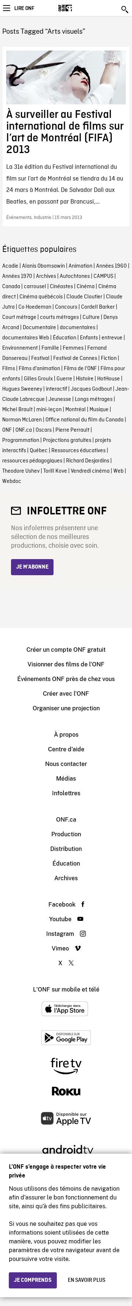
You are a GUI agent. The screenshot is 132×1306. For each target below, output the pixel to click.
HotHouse (108, 379)
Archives (46, 276)
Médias (66, 778)
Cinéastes (61, 286)
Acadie (10, 266)
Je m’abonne (32, 567)
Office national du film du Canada (84, 420)
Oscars (44, 430)
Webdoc (11, 481)
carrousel (35, 286)
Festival (40, 358)
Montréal (75, 409)
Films (8, 368)
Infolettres (66, 793)
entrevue (112, 338)
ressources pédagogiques (32, 461)
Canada (11, 286)
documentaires (77, 327)
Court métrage (19, 317)
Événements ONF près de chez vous (66, 679)
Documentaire (39, 327)
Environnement (20, 348)
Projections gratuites (67, 440)
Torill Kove (55, 471)
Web (118, 471)
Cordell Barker (98, 307)
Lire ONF (24, 8)
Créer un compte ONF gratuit (66, 649)
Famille (50, 348)
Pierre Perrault (72, 430)
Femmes (73, 348)
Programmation (20, 440)
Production (66, 834)
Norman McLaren (22, 420)
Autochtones (75, 276)
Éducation (64, 338)
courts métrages (59, 317)
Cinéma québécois (41, 297)
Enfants (89, 338)
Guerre (64, 379)
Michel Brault (17, 409)
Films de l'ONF (80, 368)
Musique (99, 409)
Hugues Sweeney (22, 389)
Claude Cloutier (84, 297)
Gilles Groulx (38, 379)
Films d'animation (39, 368)
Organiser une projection (66, 708)
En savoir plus (86, 1280)
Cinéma (86, 286)
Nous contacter (66, 763)
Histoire (85, 379)
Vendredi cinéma (90, 471)
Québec (39, 450)
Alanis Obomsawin (43, 266)
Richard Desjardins (87, 461)
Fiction (109, 358)
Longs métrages (94, 399)
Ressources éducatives (78, 450)
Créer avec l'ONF (66, 693)
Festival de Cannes (75, 358)
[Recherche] (125, 9)
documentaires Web (25, 338)
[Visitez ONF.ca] (78, 8)
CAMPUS (103, 276)
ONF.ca (23, 430)
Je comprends (33, 1280)
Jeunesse (59, 399)
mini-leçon (49, 409)
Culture (91, 317)
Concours (66, 307)
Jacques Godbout (91, 389)
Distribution (66, 848)
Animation (80, 266)
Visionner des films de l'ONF (65, 664)
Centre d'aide (66, 749)
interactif (56, 389)
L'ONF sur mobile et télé (66, 989)
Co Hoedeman (34, 307)
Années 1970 (17, 276)
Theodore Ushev (21, 471)
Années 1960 (111, 266)
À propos (66, 734)
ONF (7, 430)
